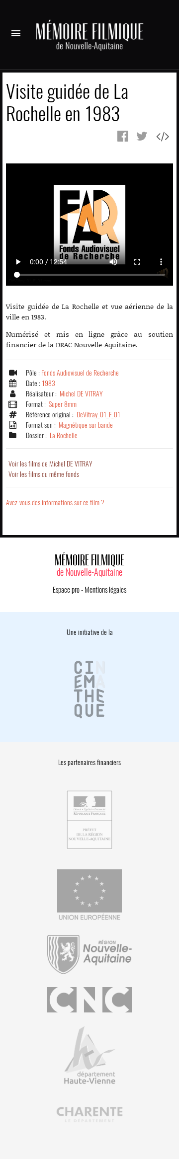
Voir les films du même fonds (43, 474)
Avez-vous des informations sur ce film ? (55, 502)
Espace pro (66, 590)
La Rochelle (64, 435)
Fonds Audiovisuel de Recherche (80, 373)
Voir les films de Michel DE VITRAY (50, 463)
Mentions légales (105, 590)
